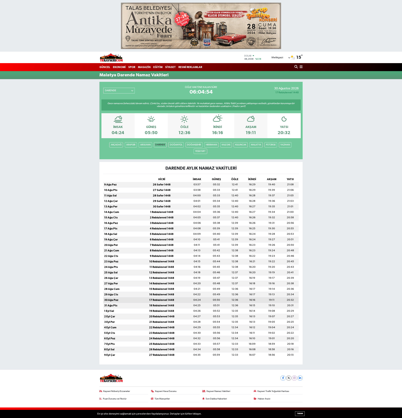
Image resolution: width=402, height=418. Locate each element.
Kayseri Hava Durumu (166, 391)
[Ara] (296, 67)
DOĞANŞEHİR (194, 145)
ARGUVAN (145, 145)
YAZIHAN (285, 145)
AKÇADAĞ (116, 145)
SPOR (131, 67)
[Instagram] (294, 378)
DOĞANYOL (176, 145)
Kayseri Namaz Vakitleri (218, 391)
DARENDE (160, 145)
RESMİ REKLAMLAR (190, 67)
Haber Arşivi (264, 399)
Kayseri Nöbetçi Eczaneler (116, 391)
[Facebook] (283, 378)
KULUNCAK (240, 145)
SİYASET (170, 67)
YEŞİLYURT (200, 151)
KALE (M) (226, 145)
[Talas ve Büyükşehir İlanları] (201, 25)
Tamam (300, 413)
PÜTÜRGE (271, 145)
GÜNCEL (104, 67)
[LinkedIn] (300, 378)
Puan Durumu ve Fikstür (115, 399)
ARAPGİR (130, 145)
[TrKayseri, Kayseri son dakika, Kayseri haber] (111, 57)
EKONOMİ (119, 67)
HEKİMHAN (211, 145)
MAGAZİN (144, 67)
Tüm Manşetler (162, 399)
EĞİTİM (158, 67)
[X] (288, 378)
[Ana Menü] (300, 67)
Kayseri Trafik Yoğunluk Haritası (273, 391)
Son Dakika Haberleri (216, 399)
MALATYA (256, 145)
